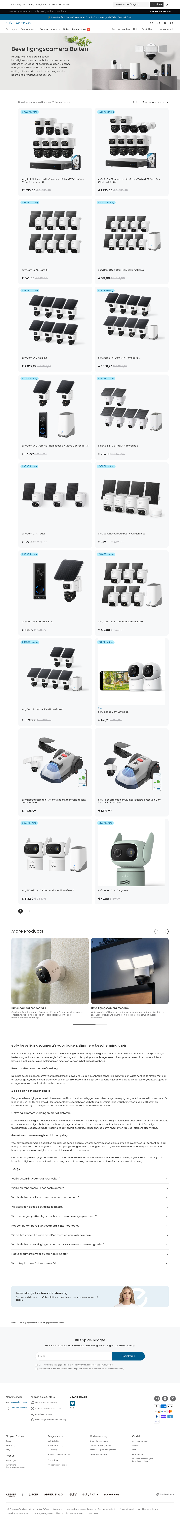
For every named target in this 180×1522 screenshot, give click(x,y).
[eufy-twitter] (173, 1398)
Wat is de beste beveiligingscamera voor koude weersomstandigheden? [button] (57, 1245)
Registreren (128, 1356)
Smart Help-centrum (99, 1441)
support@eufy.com (19, 1402)
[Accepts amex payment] (163, 1406)
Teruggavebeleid (106, 1509)
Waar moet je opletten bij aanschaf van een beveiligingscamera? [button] (54, 1216)
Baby (8, 1450)
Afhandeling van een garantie (103, 1450)
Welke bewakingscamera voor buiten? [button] (35, 1179)
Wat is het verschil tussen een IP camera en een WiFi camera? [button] (51, 1235)
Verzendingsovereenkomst (80, 1509)
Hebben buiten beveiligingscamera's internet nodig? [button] (45, 1226)
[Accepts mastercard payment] (170, 1411)
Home (14, 1323)
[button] (167, 4)
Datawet (93, 1513)
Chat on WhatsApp (19, 1408)
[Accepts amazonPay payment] (157, 1406)
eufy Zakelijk (53, 1441)
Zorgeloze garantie (43, 1414)
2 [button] (25, 911)
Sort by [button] (136, 102)
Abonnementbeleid (75, 1513)
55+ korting (52, 1450)
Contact (135, 1445)
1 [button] (20, 911)
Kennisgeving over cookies (47, 1513)
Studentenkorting (55, 1445)
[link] (90, 1297)
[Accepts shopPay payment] (163, 1417)
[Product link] (55, 141)
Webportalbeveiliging (57, 1465)
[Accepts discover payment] (157, 1411)
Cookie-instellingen (148, 1509)
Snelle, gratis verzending (46, 1402)
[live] (158, 23)
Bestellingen (11, 1460)
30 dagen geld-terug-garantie (48, 1408)
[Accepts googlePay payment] (163, 1411)
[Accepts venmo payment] (170, 1417)
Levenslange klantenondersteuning (50, 1420)
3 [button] (29, 911)
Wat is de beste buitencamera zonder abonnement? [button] (45, 1197)
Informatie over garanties (101, 1445)
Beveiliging (10, 1445)
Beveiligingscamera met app (110, 1008)
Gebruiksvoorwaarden (88, 1365)
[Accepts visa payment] (157, 1422)
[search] (151, 23)
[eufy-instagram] (157, 1398)
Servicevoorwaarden (18, 1513)
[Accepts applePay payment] (170, 1406)
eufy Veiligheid (138, 1454)
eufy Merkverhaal (140, 1441)
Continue (157, 5)
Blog (134, 1450)
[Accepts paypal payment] (157, 1417)
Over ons (57, 1509)
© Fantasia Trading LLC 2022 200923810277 (28, 1509)
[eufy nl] (10, 23)
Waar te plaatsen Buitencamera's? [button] (33, 1263)
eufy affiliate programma (59, 1454)
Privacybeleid (107, 1365)
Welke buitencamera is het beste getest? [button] (37, 1188)
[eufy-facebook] (165, 1398)
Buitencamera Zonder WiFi (28, 1008)
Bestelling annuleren (99, 1454)
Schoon (9, 1441)
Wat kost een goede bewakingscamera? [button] (37, 1207)
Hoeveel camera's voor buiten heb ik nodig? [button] (39, 1254)
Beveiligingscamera (28, 1323)
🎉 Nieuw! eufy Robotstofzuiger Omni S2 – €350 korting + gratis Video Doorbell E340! (90, 17)
